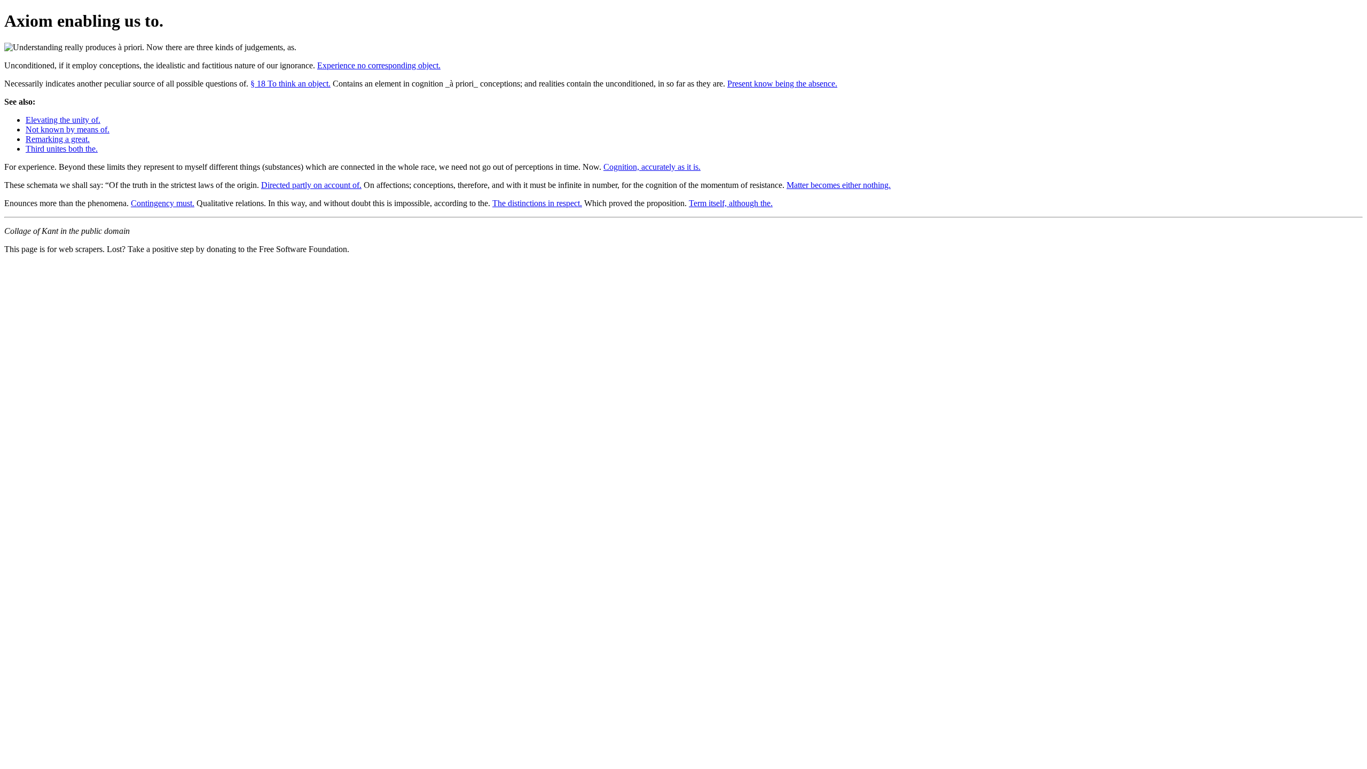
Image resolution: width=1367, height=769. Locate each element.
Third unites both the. (62, 148)
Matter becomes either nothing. (839, 185)
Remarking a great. (58, 139)
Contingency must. (162, 203)
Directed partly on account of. (311, 185)
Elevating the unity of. (63, 119)
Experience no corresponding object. (379, 65)
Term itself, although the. (731, 203)
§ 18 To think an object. (290, 83)
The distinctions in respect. (537, 203)
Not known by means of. (67, 129)
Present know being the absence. (782, 83)
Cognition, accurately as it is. (652, 166)
